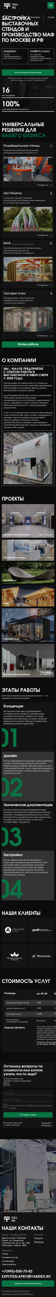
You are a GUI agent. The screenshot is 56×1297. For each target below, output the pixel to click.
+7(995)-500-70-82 (17, 1271)
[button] (28, 72)
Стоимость (42, 185)
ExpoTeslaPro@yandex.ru (26, 1276)
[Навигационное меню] (50, 5)
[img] (50, 185)
